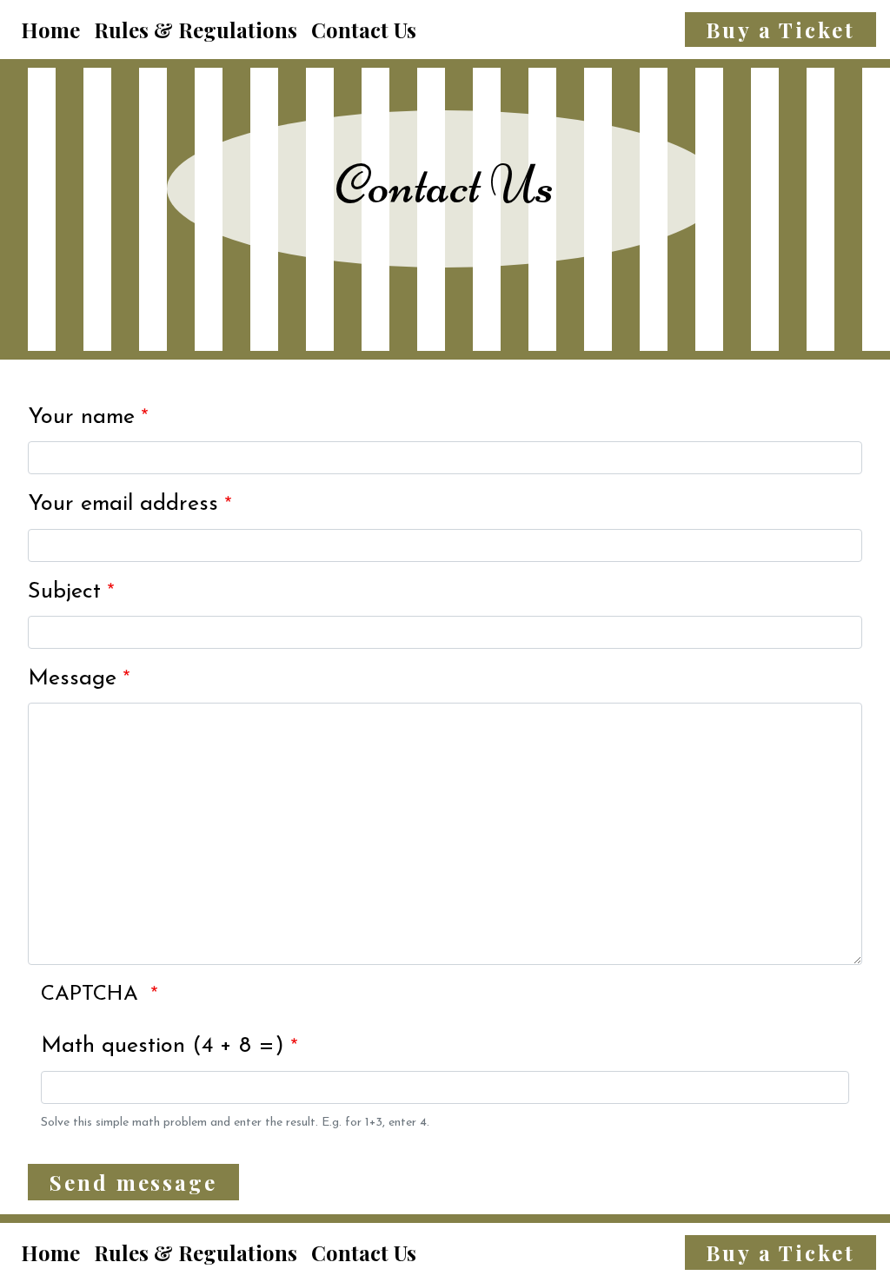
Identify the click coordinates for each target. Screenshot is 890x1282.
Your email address (123, 504)
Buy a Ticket (780, 29)
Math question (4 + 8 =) (162, 1046)
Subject (64, 592)
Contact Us (363, 29)
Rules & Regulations (195, 29)
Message (72, 679)
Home (50, 29)
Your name (81, 417)
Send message (133, 1182)
